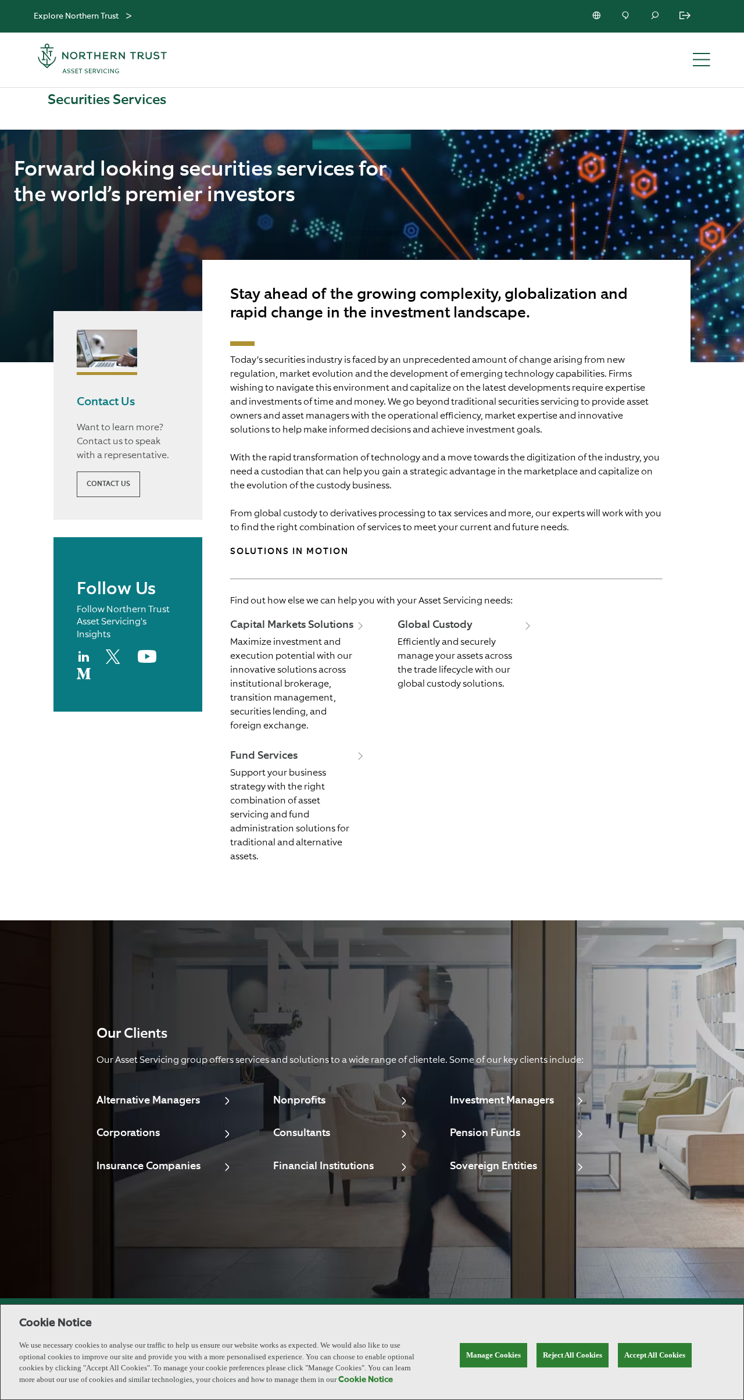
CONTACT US (108, 484)
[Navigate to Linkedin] (84, 662)
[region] (372, 1352)
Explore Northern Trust (76, 16)
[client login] (686, 16)
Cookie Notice (365, 1380)
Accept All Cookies (654, 1355)
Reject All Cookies (572, 1355)
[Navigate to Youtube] (147, 660)
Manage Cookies (493, 1355)
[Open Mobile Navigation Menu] (701, 60)
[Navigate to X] (115, 662)
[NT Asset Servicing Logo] (102, 60)
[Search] (655, 16)
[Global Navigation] (129, 16)
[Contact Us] (626, 16)
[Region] (597, 16)
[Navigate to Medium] (84, 678)
